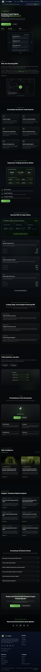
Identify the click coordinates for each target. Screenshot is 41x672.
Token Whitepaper (4, 662)
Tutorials (2, 658)
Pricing (32, 1)
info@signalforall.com (7, 648)
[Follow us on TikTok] (24, 625)
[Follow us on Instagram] (27, 625)
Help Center (3, 663)
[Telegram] (13, 646)
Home (15, 1)
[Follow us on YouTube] (20, 625)
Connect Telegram (34, 666)
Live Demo (15, 24)
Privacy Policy (25, 668)
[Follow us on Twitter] (17, 625)
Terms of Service (19, 668)
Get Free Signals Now (6, 24)
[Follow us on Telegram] (13, 625)
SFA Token (24, 644)
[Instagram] (7, 646)
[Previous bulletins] (36, 452)
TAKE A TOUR (29, 4)
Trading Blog (3, 656)
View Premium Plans (26, 605)
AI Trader (22, 1)
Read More (4, 507)
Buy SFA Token (17, 417)
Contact (23, 658)
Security (2, 669)
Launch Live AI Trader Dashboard (20, 290)
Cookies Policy (7, 669)
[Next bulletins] (39, 452)
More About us (3, 75)
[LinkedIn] (10, 646)
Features (25, 1)
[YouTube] (5, 646)
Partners (23, 660)
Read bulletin (4, 476)
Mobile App (24, 641)
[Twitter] (2, 646)
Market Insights (36, 1)
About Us (23, 656)
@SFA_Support (5, 650)
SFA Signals (24, 639)
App (29, 1)
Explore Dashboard (5, 200)
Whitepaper (24, 417)
